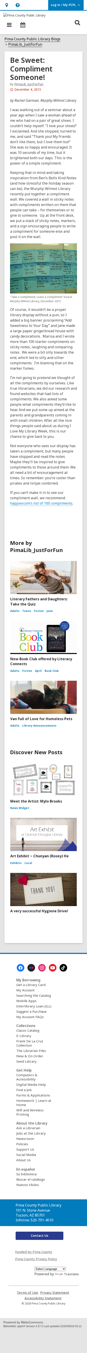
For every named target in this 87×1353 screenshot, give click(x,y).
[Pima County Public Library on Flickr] (31, 968)
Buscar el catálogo (30, 1179)
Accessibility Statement (43, 1298)
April (38, 671)
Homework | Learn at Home (33, 1102)
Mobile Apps (26, 1000)
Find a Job (24, 1090)
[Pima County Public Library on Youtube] (52, 968)
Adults (14, 611)
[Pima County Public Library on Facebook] (20, 968)
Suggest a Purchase (31, 1011)
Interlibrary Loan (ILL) (33, 1006)
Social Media (26, 1154)
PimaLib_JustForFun (25, 44)
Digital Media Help (31, 1084)
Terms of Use (27, 1292)
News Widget (19, 808)
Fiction (39, 611)
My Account (25, 990)
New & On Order (29, 1056)
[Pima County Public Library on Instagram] (42, 968)
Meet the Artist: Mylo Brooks (36, 801)
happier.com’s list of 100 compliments (41, 503)
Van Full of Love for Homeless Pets (41, 718)
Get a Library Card (31, 984)
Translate (71, 1274)
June (50, 611)
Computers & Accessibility (26, 1077)
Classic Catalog (27, 1030)
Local (28, 863)
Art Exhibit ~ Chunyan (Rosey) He (39, 856)
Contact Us (39, 1235)
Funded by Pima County (33, 1251)
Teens (26, 611)
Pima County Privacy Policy (36, 1259)
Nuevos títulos (27, 1184)
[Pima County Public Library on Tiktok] (63, 968)
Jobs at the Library (31, 1133)
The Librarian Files (31, 1050)
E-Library (23, 1035)
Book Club (52, 671)
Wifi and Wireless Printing (30, 1112)
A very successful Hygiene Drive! (39, 911)
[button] (6, 5)
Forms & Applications (33, 1095)
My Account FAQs (30, 1017)
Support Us (25, 1149)
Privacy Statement (54, 1292)
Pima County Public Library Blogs (32, 39)
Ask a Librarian (28, 1128)
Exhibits (16, 863)
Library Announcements (39, 725)
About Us (23, 1160)
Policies (22, 1144)
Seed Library (26, 1061)
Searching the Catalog (33, 995)
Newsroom (25, 1138)
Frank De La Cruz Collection (29, 1043)
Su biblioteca (26, 1174)
